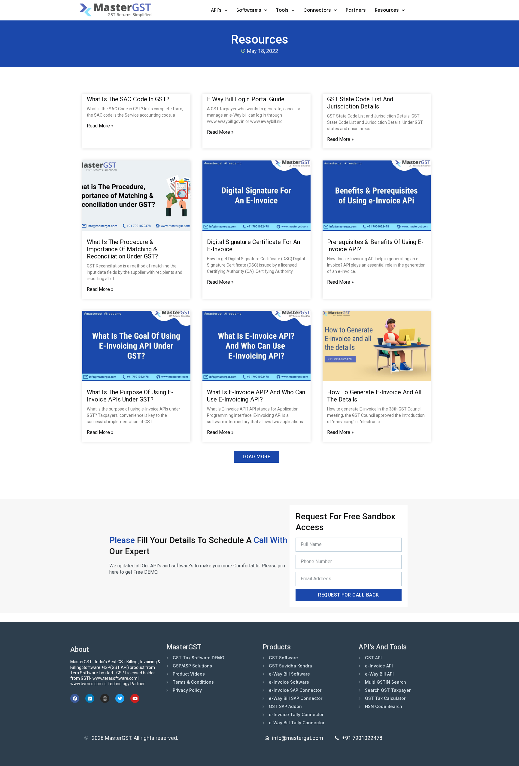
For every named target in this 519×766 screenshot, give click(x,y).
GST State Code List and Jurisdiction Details (360, 103)
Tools (282, 10)
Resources (387, 10)
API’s (216, 10)
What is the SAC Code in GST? (128, 99)
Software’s (248, 10)
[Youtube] (134, 698)
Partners (356, 10)
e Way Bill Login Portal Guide (245, 99)
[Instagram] (104, 698)
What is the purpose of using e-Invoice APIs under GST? (130, 396)
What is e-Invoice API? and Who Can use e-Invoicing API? (256, 396)
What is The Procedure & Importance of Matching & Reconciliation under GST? (122, 249)
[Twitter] (119, 698)
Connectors (317, 10)
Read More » (100, 126)
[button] (257, 457)
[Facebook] (74, 698)
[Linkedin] (89, 698)
